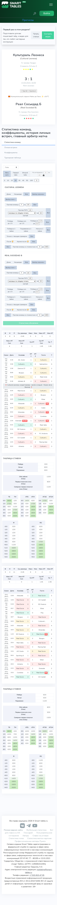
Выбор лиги (10, 199)
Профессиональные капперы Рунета (30, 841)
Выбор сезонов (38, 194)
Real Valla (43, 425)
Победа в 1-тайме (11, 230)
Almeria (21, 446)
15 (12, 180)
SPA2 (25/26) (6, 390)
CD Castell (21, 438)
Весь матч (7, 174)
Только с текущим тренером (17, 236)
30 (19, 180)
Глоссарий (28, 832)
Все (26, 194)
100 (31, 180)
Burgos (21, 373)
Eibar (43, 399)
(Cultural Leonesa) (28, 58)
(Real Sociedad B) (28, 107)
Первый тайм (16, 174)
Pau (42, 613)
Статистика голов (16, 838)
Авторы (26, 835)
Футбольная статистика (36, 830)
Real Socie (21, 391)
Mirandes (21, 412)
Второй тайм (25, 174)
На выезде (18, 194)
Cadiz (43, 408)
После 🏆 (10, 242)
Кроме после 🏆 (23, 242)
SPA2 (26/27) (6, 595)
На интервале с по (41, 173)
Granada (21, 421)
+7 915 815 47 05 (36, 875)
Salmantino (43, 364)
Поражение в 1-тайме (26, 230)
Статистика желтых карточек (39, 838)
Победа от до (34, 222)
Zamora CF (21, 368)
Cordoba (43, 416)
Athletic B (21, 381)
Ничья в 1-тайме (40, 230)
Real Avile (43, 377)
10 (8, 180)
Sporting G (20, 656)
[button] (34, 13)
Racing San (43, 442)
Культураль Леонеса (28, 55)
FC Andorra (43, 433)
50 (27, 180)
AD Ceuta (20, 651)
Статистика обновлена (28, 323)
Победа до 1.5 (10, 222)
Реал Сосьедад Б (28, 104)
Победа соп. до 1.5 (21, 222)
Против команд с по (16, 205)
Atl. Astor (21, 360)
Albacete (21, 403)
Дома (9, 194)
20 (15, 180)
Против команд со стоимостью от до (28, 247)
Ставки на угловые (40, 835)
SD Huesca (21, 429)
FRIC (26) (6, 360)
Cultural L (43, 360)
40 (23, 180)
